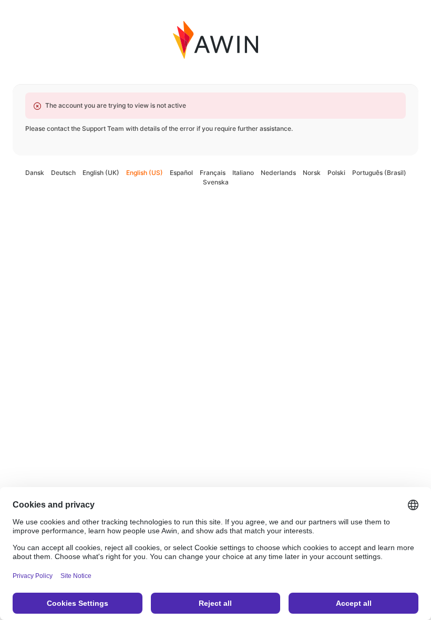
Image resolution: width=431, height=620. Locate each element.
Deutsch (63, 173)
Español (181, 173)
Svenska (216, 182)
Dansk (34, 173)
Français (212, 173)
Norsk (312, 173)
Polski (336, 173)
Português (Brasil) (379, 173)
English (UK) (101, 173)
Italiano (243, 173)
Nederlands (278, 173)
